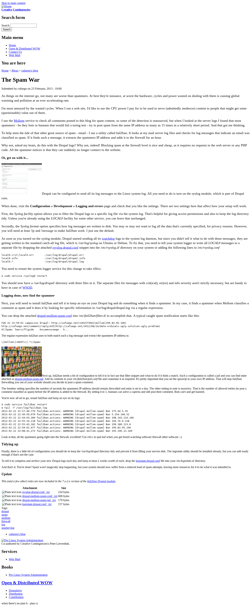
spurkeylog (7, 527)
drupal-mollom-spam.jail (29, 378)
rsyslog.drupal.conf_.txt (36, 492)
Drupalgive (15, 590)
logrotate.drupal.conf (148, 460)
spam (4, 514)
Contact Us (15, 51)
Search (5, 25)
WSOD (27, 287)
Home (12, 45)
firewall (5, 521)
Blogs (15, 70)
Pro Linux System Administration (28, 574)
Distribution (16, 593)
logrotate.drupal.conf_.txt (36, 504)
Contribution (16, 597)
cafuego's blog (29, 70)
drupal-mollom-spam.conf (54, 315)
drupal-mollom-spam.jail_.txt (39, 500)
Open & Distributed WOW (24, 48)
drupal (5, 511)
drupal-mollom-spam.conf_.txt (39, 496)
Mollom (19, 120)
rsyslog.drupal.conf (65, 247)
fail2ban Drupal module (101, 481)
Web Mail (14, 55)
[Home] (6, 6)
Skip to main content (13, 3)
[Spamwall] (21, 375)
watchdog (108, 238)
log (3, 524)
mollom (5, 517)
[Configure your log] (21, 193)
